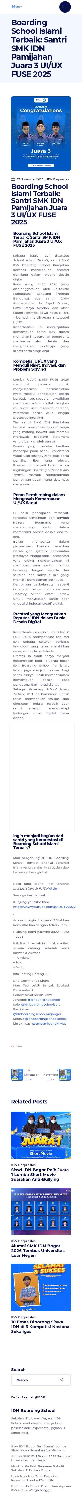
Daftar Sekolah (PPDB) (29, 1397)
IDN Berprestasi (58, 179)
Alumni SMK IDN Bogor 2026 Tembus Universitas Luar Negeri (38, 1250)
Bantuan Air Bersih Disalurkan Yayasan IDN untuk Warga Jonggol (41, 1488)
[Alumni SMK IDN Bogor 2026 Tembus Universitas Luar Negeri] (41, 1211)
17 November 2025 (30, 179)
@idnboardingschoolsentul (46, 1019)
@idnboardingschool (43, 1000)
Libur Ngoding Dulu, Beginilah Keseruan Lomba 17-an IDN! (35, 1478)
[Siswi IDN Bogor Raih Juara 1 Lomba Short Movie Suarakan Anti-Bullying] (41, 1135)
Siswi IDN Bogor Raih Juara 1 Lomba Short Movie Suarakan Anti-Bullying (40, 1174)
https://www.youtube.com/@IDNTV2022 (44, 907)
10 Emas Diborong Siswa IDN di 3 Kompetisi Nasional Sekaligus (41, 1327)
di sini (53, 888)
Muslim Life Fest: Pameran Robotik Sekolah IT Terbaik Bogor (38, 1468)
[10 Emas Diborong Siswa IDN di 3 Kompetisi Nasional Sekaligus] (41, 1287)
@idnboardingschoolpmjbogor (37, 1014)
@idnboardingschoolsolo (41, 1004)
